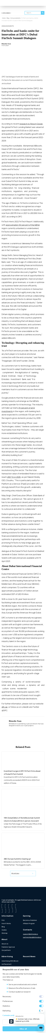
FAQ (3, 920)
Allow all (23, 1029)
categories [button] (6, 13)
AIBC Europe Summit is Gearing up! (17, 859)
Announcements (8, 26)
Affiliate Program (29, 923)
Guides (4, 930)
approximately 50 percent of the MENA (23, 225)
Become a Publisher (30, 920)
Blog (3, 927)
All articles (15, 873)
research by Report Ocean (31, 123)
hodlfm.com (27, 940)
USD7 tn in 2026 (14, 477)
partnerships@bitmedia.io (32, 937)
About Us (5, 944)
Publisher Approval (8, 947)
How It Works (6, 923)
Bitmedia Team (6, 44)
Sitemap (4, 933)
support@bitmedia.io (30, 934)
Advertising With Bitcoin (10, 961)
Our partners (6, 950)
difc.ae (4, 707)
